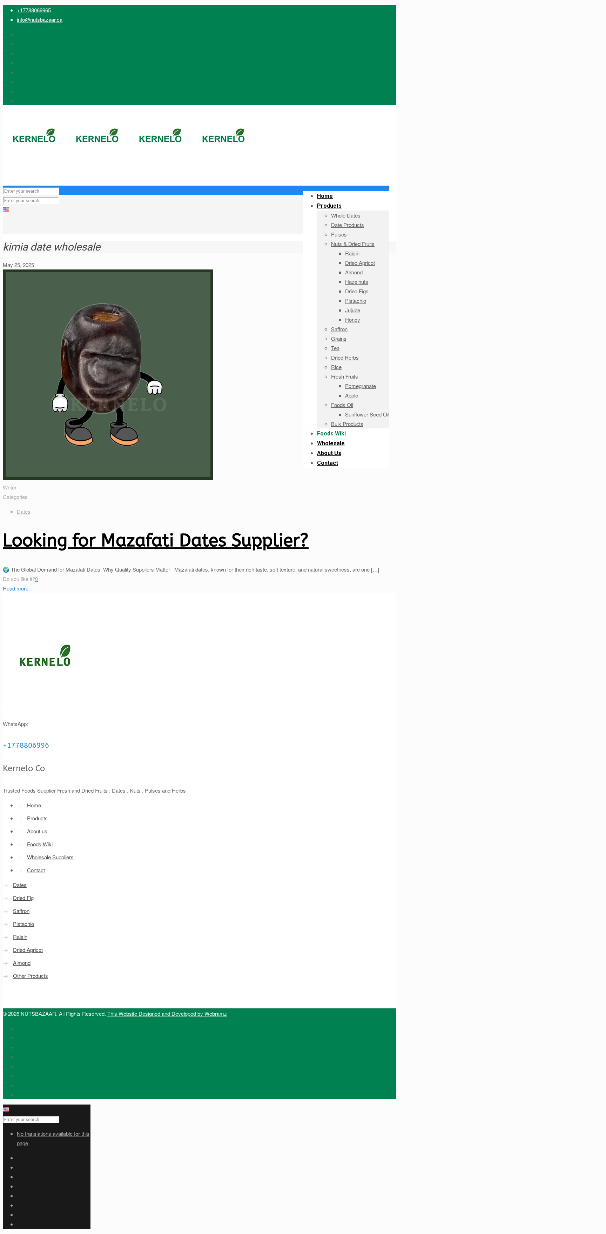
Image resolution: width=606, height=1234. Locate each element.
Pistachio (23, 923)
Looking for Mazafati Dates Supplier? (156, 540)
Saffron (21, 910)
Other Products (30, 975)
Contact (36, 870)
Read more (15, 588)
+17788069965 (34, 10)
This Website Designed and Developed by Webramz (167, 1013)
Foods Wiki (40, 844)
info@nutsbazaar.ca (39, 19)
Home (34, 805)
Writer (9, 487)
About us (37, 831)
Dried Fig (23, 897)
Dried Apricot (28, 949)
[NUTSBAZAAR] (129, 171)
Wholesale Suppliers (50, 857)
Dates (24, 511)
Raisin (20, 936)
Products (37, 818)
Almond (22, 962)
